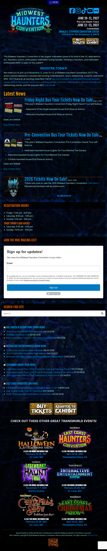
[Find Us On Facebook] (72, 12)
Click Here (93, 183)
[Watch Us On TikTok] (84, 12)
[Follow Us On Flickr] (96, 12)
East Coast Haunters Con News (22, 383)
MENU (55, 2)
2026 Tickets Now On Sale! (46, 179)
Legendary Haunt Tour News (20, 364)
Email (9, 263)
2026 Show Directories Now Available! (24, 331)
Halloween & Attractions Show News (25, 327)
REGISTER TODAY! (53, 68)
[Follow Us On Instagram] (78, 12)
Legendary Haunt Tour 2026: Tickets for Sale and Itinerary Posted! (38, 369)
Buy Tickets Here (12, 124)
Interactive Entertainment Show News (26, 346)
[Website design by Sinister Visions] (53, 542)
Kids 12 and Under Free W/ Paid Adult (24, 391)
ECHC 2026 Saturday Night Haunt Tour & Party (29, 394)
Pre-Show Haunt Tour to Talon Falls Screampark (30, 337)
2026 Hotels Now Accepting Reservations (26, 353)
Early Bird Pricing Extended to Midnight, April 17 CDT (32, 387)
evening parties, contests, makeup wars (60, 82)
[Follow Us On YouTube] (90, 12)
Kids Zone (49, 85)
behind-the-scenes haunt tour (25, 82)
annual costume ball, (91, 82)
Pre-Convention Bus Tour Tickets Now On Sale (62, 135)
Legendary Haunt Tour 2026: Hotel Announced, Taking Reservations (39, 372)
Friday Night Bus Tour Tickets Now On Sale (59, 100)
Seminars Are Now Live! (17, 334)
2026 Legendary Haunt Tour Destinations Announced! (32, 375)
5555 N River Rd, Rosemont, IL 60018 (80, 34)
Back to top (93, 535)
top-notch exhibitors (62, 78)
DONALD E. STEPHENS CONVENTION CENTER (79, 31)
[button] (102, 313)
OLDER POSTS (64, 195)
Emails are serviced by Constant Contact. (37, 280)
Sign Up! (53, 287)
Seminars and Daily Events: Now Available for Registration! (34, 356)
